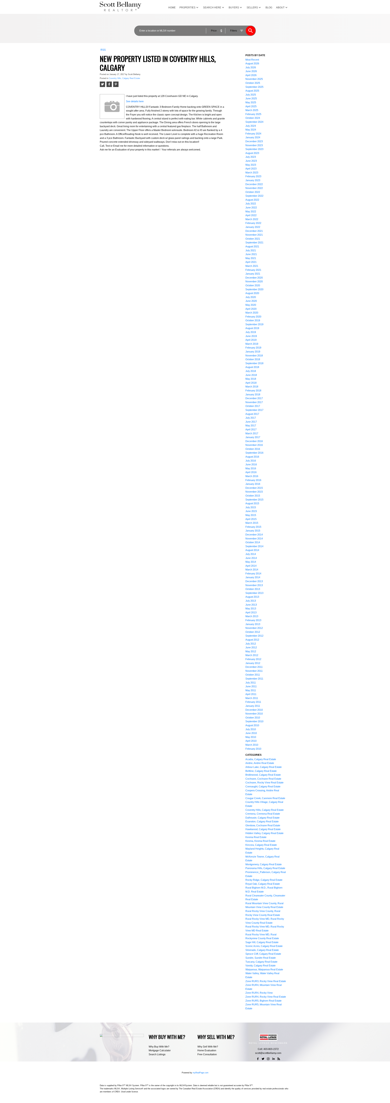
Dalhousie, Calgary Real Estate (262, 817)
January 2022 (252, 227)
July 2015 (250, 507)
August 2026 (252, 63)
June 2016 (251, 464)
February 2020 (253, 316)
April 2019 (251, 340)
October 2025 (252, 83)
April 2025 (251, 106)
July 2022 (250, 203)
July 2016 (250, 460)
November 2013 (254, 585)
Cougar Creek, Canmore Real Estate (265, 798)
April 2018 (251, 383)
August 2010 (252, 725)
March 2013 (251, 616)
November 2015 (254, 491)
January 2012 (252, 663)
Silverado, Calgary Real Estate (262, 950)
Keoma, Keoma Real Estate (260, 841)
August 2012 (252, 639)
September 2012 (254, 635)
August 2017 (252, 414)
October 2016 (252, 449)
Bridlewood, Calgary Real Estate (263, 775)
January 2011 (252, 706)
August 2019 (252, 328)
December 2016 (254, 441)
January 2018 (252, 394)
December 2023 (254, 141)
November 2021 (254, 234)
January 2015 (252, 530)
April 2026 (251, 75)
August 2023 (252, 153)
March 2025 (251, 110)
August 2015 (252, 503)
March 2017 (251, 433)
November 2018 (254, 355)
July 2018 (250, 371)
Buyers (234, 7)
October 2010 (252, 717)
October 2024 (252, 118)
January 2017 (252, 437)
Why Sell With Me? (207, 1046)
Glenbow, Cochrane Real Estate (262, 825)
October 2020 (252, 285)
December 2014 (254, 534)
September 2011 (254, 678)
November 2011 (254, 671)
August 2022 (252, 200)
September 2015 (254, 499)
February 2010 (253, 749)
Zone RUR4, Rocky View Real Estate (265, 996)
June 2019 (251, 336)
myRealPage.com (200, 1073)
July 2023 (250, 157)
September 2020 (254, 289)
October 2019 (252, 320)
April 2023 (251, 168)
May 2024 (250, 129)
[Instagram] (268, 1059)
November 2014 (254, 538)
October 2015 (252, 495)
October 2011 (252, 674)
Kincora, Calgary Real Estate (261, 845)
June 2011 (251, 686)
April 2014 (251, 566)
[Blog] (279, 1059)
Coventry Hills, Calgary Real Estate (124, 78)
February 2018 (253, 390)
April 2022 (251, 215)
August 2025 (252, 90)
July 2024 (250, 126)
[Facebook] (258, 1059)
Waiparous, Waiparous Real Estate (264, 969)
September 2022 (254, 196)
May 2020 (250, 305)
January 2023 (252, 180)
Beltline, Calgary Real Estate (261, 771)
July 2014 (250, 554)
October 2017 (252, 406)
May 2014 (250, 562)
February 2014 (253, 573)
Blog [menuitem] (269, 7)
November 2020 (254, 281)
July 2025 (250, 94)
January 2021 (252, 273)
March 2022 (251, 219)
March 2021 (251, 266)
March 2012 (251, 655)
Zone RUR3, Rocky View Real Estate (265, 981)
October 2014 (252, 542)
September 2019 (254, 324)
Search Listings (157, 1054)
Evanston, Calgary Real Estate (262, 821)
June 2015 (251, 511)
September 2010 (254, 721)
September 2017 (254, 410)
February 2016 (253, 480)
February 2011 (253, 702)
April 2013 (251, 612)
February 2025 (253, 114)
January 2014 (252, 577)
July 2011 (250, 682)
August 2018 (252, 367)
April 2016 (251, 472)
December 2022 (254, 184)
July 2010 (250, 729)
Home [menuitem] (172, 7)
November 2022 (254, 188)
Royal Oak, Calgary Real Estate (262, 884)
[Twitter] (263, 1059)
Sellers (252, 7)
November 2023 (254, 145)
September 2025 (254, 87)
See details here (135, 101)
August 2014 (252, 550)
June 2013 (251, 604)
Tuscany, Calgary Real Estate (261, 961)
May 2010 (250, 737)
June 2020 (251, 301)
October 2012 (252, 632)
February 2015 (253, 527)
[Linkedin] (273, 1059)
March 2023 (251, 172)
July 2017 (250, 417)
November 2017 (254, 402)
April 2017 (251, 429)
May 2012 (250, 651)
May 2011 (250, 690)
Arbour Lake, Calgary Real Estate (263, 767)
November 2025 (254, 79)
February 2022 (253, 223)
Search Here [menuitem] (212, 7)
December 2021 (254, 231)
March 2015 (251, 523)
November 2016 (254, 445)
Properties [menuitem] (187, 7)
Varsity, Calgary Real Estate (260, 965)
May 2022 (250, 211)
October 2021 (252, 238)
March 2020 (251, 312)
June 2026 (251, 71)
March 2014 (251, 569)
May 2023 (250, 165)
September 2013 (254, 593)
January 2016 (252, 484)
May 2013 (250, 608)
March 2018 (251, 386)
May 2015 (250, 515)
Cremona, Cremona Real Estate (262, 813)
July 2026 (250, 67)
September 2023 (254, 149)
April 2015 (251, 519)
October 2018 (252, 359)
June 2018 (251, 375)
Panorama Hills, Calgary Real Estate (265, 868)
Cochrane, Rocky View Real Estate (264, 782)
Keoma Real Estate (255, 837)
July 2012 (250, 643)
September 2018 (254, 363)
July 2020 (250, 297)
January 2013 (252, 624)
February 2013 (253, 620)
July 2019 (250, 332)
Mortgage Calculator (160, 1050)
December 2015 (254, 488)
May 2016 (250, 468)
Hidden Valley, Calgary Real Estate (264, 833)
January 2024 (252, 137)
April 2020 (251, 309)
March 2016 (251, 476)
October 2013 (252, 589)
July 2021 (250, 250)
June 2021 (251, 254)
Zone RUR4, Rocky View (259, 992)
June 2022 (251, 207)
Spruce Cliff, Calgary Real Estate (263, 954)
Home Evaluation (206, 1050)
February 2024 (253, 133)
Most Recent (252, 59)
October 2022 (252, 192)
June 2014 (251, 558)
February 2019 (253, 347)
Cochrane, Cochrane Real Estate (263, 778)
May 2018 (250, 379)
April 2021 (251, 262)
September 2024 (254, 122)
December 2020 (254, 277)
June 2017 (251, 421)
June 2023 (251, 161)
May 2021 (250, 258)
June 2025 (251, 98)
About (280, 7)
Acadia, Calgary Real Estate (260, 759)
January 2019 (252, 351)
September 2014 (254, 546)
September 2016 (254, 452)
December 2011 (254, 667)
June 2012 (251, 647)
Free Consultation (207, 1054)
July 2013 (250, 600)
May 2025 (250, 102)
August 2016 (252, 456)
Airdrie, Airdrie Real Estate (259, 763)
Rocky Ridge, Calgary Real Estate (263, 880)
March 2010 (251, 745)
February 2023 (253, 176)
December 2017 (254, 398)
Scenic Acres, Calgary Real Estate (264, 946)
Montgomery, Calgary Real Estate (263, 864)
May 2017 (250, 425)
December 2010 (254, 710)
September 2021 (254, 242)
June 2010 (251, 733)
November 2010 (254, 713)
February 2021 (253, 270)
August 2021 (252, 246)
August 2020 (252, 293)
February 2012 (253, 659)
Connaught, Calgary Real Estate (262, 786)
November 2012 (254, 628)
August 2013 (252, 597)
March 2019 (251, 344)
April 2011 (250, 694)
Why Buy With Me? (159, 1046)
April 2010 (251, 741)
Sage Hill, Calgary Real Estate (261, 942)
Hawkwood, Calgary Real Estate (263, 829)
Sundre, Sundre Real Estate (260, 958)
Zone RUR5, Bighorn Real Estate (263, 1000)
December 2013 (254, 581)
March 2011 (251, 698)
